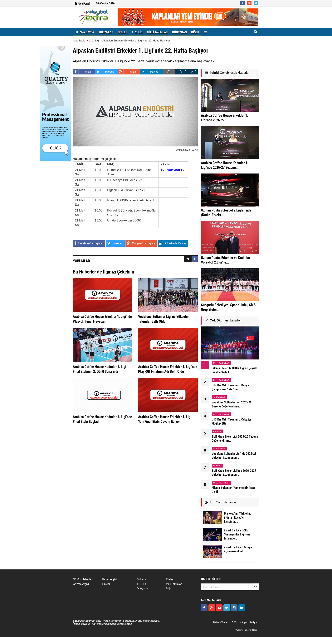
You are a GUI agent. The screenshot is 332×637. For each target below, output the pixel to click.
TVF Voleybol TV (172, 170)
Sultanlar (142, 579)
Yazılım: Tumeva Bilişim (246, 630)
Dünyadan (143, 588)
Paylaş (87, 71)
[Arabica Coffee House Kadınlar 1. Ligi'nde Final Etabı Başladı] (102, 394)
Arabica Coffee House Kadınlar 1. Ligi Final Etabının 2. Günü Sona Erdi (99, 369)
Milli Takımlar (174, 583)
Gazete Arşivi (81, 583)
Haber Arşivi (109, 579)
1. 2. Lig (94, 40)
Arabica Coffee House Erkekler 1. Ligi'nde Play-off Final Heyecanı (102, 319)
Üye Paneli (84, 3)
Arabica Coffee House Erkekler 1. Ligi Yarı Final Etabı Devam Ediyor (164, 419)
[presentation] (188, 259)
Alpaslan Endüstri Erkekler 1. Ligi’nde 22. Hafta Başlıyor (136, 40)
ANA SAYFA (86, 32)
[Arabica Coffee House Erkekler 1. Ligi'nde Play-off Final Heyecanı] (102, 294)
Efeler (169, 579)
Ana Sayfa (79, 40)
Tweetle (109, 71)
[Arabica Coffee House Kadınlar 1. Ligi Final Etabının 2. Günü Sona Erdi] (102, 344)
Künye (243, 622)
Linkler (106, 583)
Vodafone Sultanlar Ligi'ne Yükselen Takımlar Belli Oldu (163, 319)
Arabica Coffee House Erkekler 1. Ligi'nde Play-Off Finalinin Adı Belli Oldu (167, 369)
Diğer (169, 588)
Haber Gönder (220, 622)
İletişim (253, 622)
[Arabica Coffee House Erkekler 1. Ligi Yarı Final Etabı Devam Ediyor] (168, 394)
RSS (234, 622)
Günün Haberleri (83, 579)
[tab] (188, 259)
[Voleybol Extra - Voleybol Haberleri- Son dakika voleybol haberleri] (94, 16)
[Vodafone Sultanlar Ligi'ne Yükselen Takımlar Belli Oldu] (168, 294)
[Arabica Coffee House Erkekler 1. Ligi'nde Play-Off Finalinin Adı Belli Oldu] (168, 344)
